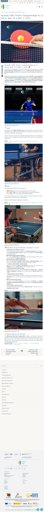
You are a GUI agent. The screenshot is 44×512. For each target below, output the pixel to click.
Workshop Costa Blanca (6, 413)
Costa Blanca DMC (14, 499)
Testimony (3, 405)
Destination (14, 12)
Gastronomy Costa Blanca (6, 380)
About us (5, 480)
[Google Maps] (19, 468)
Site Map (5, 487)
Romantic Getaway (7, 476)
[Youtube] (11, 468)
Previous (11, 352)
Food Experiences (7, 473)
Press (3, 391)
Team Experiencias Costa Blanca (7, 402)
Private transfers (5, 394)
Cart (23, 481)
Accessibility (6, 488)
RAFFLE (3, 397)
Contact (24, 483)
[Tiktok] (25, 468)
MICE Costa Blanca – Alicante (7, 383)
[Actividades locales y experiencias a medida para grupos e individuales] (13, 6)
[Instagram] (22, 468)
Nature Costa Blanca (5, 386)
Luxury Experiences (25, 473)
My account (25, 480)
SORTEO (3, 399)
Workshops (24, 476)
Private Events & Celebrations (9, 475)
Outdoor (5, 474)
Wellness (23, 475)
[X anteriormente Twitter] (16, 468)
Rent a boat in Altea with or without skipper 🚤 (21, 84)
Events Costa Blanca (19, 12)
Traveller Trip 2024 (5, 408)
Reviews (5, 483)
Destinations (6, 481)
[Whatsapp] (6, 468)
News (24, 12)
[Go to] (25, 3)
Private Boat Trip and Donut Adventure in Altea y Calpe (23, 290)
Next (33, 352)
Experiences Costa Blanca (6, 377)
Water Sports (4, 411)
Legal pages (6, 486)
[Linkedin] (8, 468)
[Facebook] (14, 468)
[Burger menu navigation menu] (42, 6)
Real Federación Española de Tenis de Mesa (20, 76)
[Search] (37, 6)
